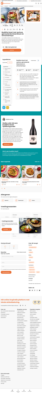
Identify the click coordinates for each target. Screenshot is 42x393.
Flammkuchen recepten (35, 337)
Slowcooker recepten (21, 325)
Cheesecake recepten (21, 355)
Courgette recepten (21, 350)
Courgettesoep (20, 322)
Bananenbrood (20, 317)
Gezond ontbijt (33, 330)
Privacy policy (3, 381)
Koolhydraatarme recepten (35, 332)
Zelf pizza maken (20, 333)
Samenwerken (4, 315)
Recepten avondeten (34, 333)
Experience (3, 312)
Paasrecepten (20, 361)
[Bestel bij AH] (3, 107)
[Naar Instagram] (20, 305)
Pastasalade (32, 353)
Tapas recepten (20, 311)
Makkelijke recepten (34, 327)
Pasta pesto (32, 351)
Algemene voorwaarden (6, 380)
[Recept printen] (20, 29)
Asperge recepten (33, 368)
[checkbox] (38, 60)
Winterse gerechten (21, 358)
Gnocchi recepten (21, 337)
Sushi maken (19, 340)
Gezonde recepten (21, 315)
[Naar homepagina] (5, 3)
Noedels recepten (20, 338)
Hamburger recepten (21, 343)
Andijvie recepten (20, 366)
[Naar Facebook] (25, 305)
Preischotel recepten (34, 366)
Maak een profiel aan (5, 376)
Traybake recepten (34, 320)
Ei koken (31, 315)
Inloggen (2, 375)
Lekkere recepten (20, 330)
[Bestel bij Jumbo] (7, 107)
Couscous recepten (21, 351)
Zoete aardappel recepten (35, 322)
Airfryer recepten (20, 324)
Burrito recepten (33, 338)
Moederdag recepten (21, 365)
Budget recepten (20, 319)
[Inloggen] (38, 3)
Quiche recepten (33, 343)
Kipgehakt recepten (21, 368)
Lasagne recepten (33, 347)
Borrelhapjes (32, 355)
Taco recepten (33, 342)
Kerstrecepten (20, 360)
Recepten (6, 6)
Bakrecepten (20, 314)
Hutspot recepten (33, 365)
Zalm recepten (33, 314)
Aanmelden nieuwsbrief (5, 378)
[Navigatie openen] (41, 3)
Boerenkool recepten (21, 347)
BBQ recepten (33, 311)
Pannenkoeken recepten (22, 320)
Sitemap (2, 383)
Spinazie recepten (33, 360)
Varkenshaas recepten (34, 363)
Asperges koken (20, 369)
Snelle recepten (33, 329)
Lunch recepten (20, 332)
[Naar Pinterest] (23, 305)
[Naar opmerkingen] (17, 29)
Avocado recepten (21, 363)
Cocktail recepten (33, 356)
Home (2, 6)
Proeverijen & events (5, 314)
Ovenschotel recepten (34, 324)
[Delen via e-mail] (22, 29)
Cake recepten (20, 353)
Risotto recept (20, 335)
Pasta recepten (33, 348)
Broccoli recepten (21, 348)
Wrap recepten (33, 335)
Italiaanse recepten (21, 312)
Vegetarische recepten (34, 325)
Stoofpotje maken (33, 317)
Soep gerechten (33, 345)
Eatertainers (3, 317)
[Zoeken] (36, 3)
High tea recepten (33, 358)
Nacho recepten (33, 340)
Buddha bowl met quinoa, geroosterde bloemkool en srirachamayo (21, 6)
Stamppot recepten (34, 361)
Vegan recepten (20, 329)
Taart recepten (20, 356)
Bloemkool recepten (21, 345)
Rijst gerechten (20, 342)
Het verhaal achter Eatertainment (8, 311)
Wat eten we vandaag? (34, 319)
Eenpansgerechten (21, 327)
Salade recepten (33, 312)
